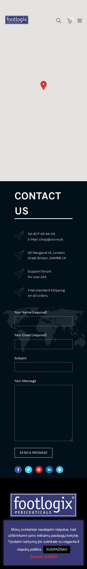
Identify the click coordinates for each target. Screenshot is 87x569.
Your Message (25, 381)
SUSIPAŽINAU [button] (56, 549)
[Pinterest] (39, 469)
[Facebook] (18, 469)
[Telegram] (59, 469)
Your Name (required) (30, 312)
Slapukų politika (43, 556)
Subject (20, 358)
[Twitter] (28, 469)
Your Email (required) (30, 335)
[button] (43, 85)
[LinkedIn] (49, 469)
